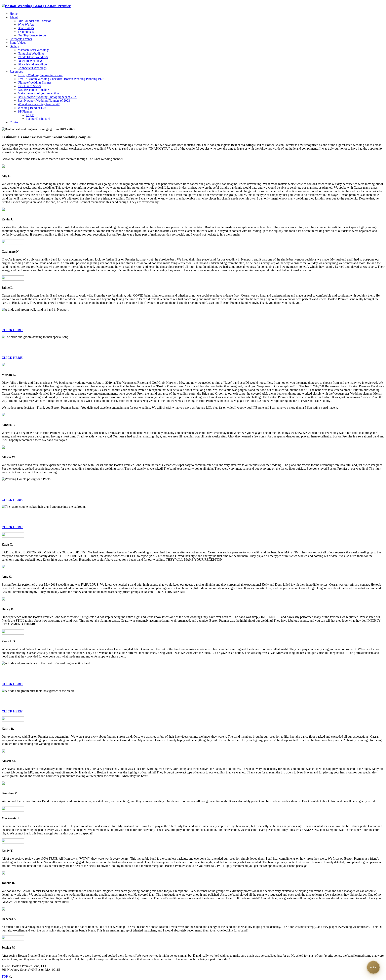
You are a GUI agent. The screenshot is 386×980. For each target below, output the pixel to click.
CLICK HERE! (12, 330)
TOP (5, 976)
